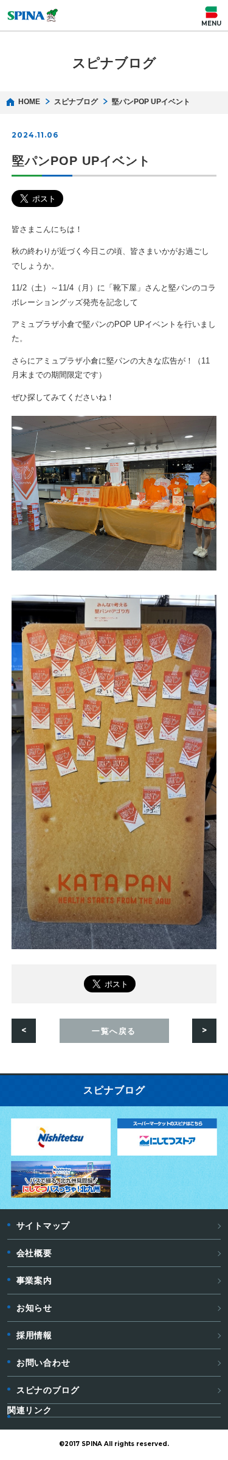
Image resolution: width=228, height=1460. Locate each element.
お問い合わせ (43, 1362)
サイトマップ (43, 1225)
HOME (29, 101)
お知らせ (34, 1308)
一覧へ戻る (114, 1031)
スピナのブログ (48, 1390)
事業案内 (34, 1280)
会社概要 (34, 1253)
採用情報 (34, 1335)
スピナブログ (76, 101)
